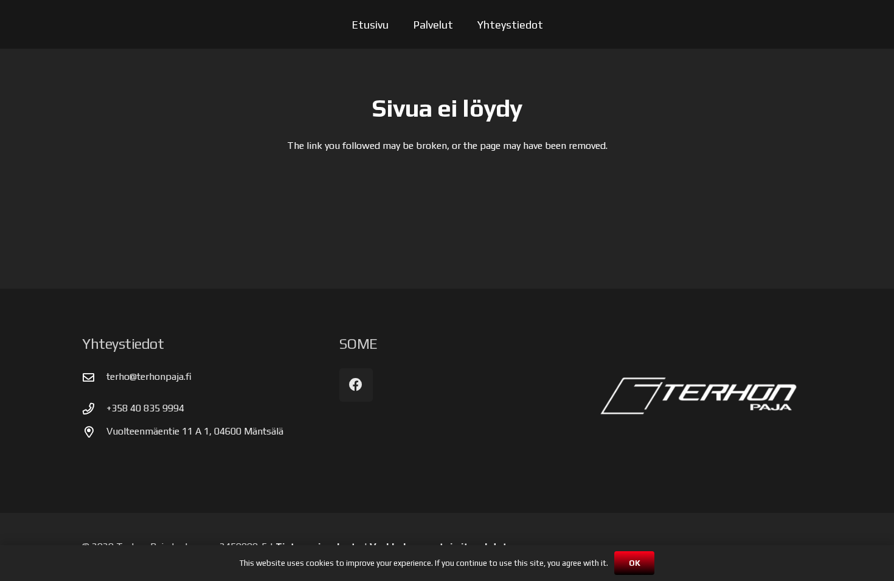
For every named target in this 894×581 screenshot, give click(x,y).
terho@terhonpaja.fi (149, 376)
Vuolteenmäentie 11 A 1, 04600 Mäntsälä (194, 431)
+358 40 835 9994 (145, 408)
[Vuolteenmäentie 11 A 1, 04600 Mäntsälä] (94, 432)
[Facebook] (356, 385)
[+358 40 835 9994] (94, 408)
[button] (463, 24)
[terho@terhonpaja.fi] (94, 377)
